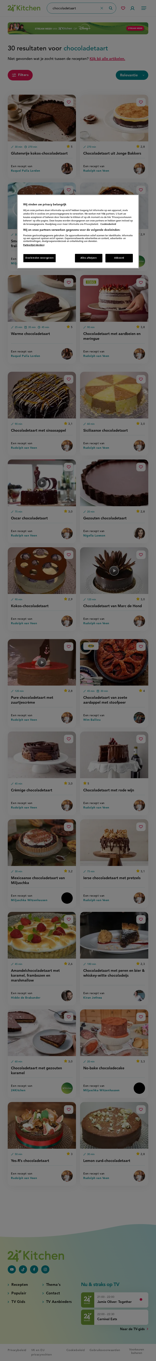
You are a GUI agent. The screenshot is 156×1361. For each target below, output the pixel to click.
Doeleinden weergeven (39, 258)
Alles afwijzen (88, 258)
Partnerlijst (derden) (33, 245)
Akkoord (119, 258)
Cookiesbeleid (108, 224)
